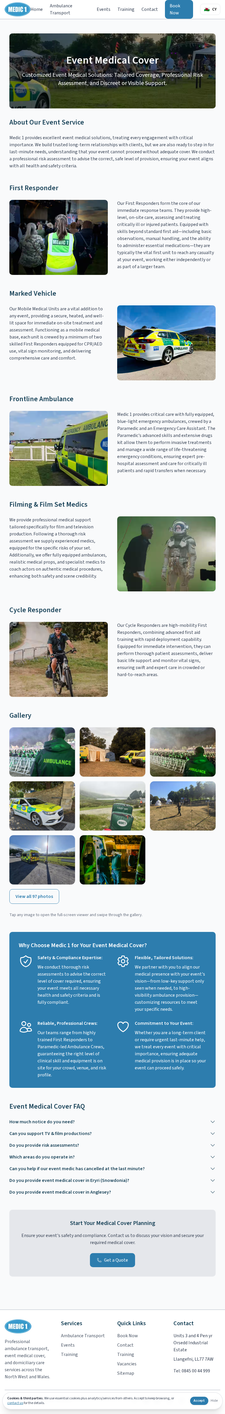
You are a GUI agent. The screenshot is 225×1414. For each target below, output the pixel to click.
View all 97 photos (34, 896)
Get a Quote (116, 1260)
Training (125, 9)
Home (36, 9)
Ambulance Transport (61, 9)
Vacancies (127, 1364)
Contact (150, 9)
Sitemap (125, 1373)
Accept (199, 1400)
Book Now (175, 9)
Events (103, 9)
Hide (214, 1400)
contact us (15, 1403)
